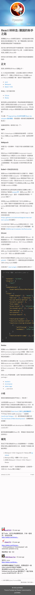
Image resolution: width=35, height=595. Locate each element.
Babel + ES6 (9, 87)
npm (6, 82)
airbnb (3, 260)
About (28, 24)
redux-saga (8, 386)
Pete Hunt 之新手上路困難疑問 (21, 411)
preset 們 (16, 192)
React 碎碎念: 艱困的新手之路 (17, 32)
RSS (22, 24)
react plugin (12, 267)
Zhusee (18, 590)
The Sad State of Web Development (13, 419)
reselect (7, 381)
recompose (8, 384)
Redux (7, 98)
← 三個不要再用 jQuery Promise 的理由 (11, 580)
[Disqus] (17, 501)
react (32, 474)
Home (6, 24)
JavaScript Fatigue (7, 416)
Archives (14, 24)
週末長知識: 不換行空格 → (27, 582)
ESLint (7, 95)
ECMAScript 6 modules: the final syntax (18, 229)
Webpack (8, 84)
